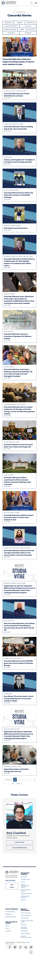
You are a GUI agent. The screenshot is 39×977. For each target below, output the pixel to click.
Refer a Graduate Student (25, 890)
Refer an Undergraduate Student (25, 886)
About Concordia (25, 913)
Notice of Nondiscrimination (26, 936)
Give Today (12, 886)
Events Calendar (25, 933)
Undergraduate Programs (25, 896)
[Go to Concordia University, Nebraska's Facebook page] (10, 947)
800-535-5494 (10, 880)
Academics (8, 22)
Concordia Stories (26, 915)
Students (28, 33)
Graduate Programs (26, 893)
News (22, 29)
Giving (7, 928)
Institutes (31, 29)
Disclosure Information (24, 927)
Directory (23, 924)
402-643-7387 (19, 842)
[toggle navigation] (36, 3)
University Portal (10, 911)
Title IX (12, 944)
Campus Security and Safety (27, 921)
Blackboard (8, 914)
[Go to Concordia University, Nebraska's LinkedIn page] (26, 947)
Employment (24, 931)
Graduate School (10, 29)
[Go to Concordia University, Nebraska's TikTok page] (20, 947)
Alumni (19, 22)
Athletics (23, 900)
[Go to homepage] (14, 12)
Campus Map (24, 918)
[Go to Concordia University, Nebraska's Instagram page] (15, 947)
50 (13, 784)
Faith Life (28, 26)
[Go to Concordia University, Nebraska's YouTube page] (31, 947)
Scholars (11, 33)
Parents (23, 882)
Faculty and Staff (11, 26)
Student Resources (11, 916)
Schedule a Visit (25, 879)
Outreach (8, 931)
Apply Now (24, 877)
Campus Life (31, 22)
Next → (19, 784)
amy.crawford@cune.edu (19, 847)
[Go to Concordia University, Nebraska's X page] (31, 952)
